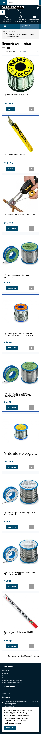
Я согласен (10, 728)
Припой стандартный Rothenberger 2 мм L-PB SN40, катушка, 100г (20, 513)
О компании (5, 671)
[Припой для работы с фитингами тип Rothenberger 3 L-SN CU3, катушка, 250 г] (20, 313)
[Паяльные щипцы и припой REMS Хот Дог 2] (20, 193)
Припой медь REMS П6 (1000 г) (15, 154)
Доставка (5, 673)
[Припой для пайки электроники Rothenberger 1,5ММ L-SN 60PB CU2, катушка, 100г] (20, 253)
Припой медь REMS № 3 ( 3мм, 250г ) (17, 95)
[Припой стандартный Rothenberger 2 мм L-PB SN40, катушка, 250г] (20, 552)
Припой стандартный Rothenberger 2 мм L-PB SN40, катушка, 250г (20, 573)
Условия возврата (8, 678)
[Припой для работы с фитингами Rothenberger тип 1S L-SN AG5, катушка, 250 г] (20, 432)
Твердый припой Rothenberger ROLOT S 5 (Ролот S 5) (19, 633)
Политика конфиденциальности (12, 680)
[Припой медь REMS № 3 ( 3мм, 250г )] (20, 74)
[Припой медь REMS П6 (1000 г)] (20, 134)
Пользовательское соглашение (12, 682)
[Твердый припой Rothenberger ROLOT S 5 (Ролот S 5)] (20, 611)
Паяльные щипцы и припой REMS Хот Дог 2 (20, 214)
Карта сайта (6, 693)
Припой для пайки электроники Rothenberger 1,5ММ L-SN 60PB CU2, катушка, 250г (17, 395)
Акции (4, 691)
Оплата (4, 675)
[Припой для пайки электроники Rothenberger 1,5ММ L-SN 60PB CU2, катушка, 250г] (20, 373)
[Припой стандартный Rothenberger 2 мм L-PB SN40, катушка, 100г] (20, 492)
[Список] (4, 48)
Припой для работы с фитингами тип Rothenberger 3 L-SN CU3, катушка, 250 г (19, 334)
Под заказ (12, 228)
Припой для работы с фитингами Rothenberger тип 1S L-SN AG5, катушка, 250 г (20, 454)
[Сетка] (8, 48)
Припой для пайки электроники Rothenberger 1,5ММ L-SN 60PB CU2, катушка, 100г (17, 275)
